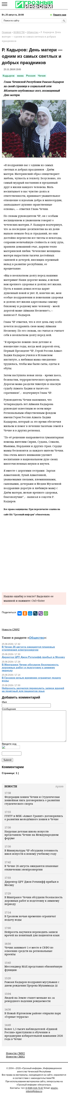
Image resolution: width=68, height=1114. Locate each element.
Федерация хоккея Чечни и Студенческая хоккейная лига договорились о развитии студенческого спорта (32, 800)
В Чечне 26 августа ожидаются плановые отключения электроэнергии (31, 867)
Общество (32, 32)
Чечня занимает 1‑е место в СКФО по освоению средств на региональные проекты (29, 951)
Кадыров (9, 75)
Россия (30, 75)
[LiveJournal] (35, 613)
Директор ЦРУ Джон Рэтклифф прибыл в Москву (32, 883)
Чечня (42, 75)
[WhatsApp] (46, 613)
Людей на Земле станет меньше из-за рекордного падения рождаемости (30, 999)
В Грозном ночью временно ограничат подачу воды (30, 917)
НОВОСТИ (19, 32)
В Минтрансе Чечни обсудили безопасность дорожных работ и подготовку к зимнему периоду (34, 900)
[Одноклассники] (25, 613)
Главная (6, 32)
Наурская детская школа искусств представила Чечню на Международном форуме (32, 835)
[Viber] (40, 613)
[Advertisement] (34, 553)
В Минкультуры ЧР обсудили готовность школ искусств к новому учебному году (31, 852)
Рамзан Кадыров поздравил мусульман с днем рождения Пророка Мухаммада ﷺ (32, 983)
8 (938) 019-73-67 (35, 1088)
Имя (4, 702)
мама (20, 75)
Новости (11, 786)
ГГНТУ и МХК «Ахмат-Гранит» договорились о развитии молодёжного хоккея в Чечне (34, 817)
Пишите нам (59, 15)
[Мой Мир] (30, 613)
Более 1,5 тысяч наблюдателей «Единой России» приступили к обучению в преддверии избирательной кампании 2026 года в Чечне (34, 1034)
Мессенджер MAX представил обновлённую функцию (33, 968)
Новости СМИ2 (15, 1053)
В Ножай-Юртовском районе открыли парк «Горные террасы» (33, 1014)
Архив (59, 786)
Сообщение (9, 708)
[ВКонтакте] (19, 613)
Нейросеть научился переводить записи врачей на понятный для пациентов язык (32, 933)
